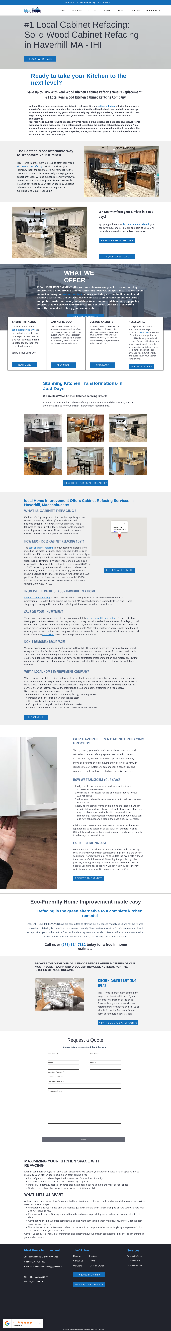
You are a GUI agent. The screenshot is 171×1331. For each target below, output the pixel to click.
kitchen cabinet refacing (29, 166)
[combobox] (84, 1076)
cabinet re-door (72, 294)
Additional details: (55, 1091)
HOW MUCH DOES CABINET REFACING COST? (54, 541)
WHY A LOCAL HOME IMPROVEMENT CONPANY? (56, 671)
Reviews (77, 1256)
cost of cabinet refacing (41, 547)
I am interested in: (55, 1081)
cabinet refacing (106, 106)
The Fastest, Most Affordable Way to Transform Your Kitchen (45, 153)
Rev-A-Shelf (143, 332)
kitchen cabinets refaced (136, 224)
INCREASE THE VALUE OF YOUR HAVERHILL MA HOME (60, 591)
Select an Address (55, 1072)
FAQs (92, 1261)
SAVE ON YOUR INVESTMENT (43, 611)
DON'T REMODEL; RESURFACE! (44, 641)
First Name (52, 1054)
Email (92, 1062)
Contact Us (78, 1261)
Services (93, 1256)
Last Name (94, 1054)
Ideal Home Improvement (30, 162)
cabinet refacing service (24, 329)
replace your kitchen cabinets (102, 618)
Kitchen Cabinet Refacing (37, 597)
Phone (50, 1062)
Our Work (77, 1266)
